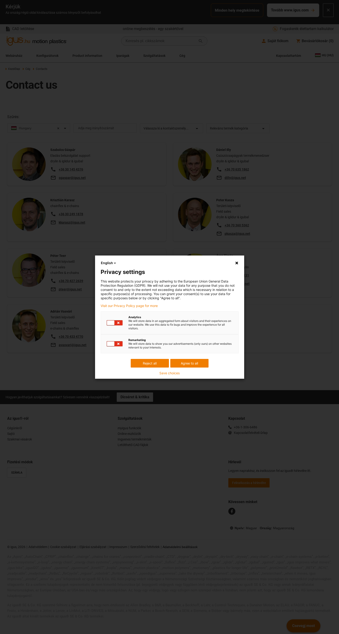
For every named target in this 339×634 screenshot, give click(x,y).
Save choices (169, 373)
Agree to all (189, 363)
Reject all (150, 363)
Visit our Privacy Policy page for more (129, 306)
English (107, 263)
